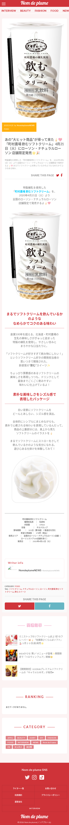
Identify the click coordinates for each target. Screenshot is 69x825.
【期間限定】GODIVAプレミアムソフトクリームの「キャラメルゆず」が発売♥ (41, 671)
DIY (41, 738)
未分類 (29, 747)
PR (9, 747)
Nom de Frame (49, 742)
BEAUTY (25, 10)
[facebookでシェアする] (61, 175)
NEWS (35, 742)
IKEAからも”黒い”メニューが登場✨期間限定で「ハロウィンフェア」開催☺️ (40, 655)
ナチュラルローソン (31, 589)
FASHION (40, 10)
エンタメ (18, 747)
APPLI (10, 738)
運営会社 (18, 802)
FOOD (55, 10)
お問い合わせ (50, 788)
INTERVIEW (8, 10)
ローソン (43, 589)
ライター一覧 (18, 788)
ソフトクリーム (15, 589)
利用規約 (18, 795)
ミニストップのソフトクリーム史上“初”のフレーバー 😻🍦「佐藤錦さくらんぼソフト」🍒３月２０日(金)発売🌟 (41, 640)
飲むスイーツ (20, 592)
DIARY (33, 738)
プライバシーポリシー (50, 795)
